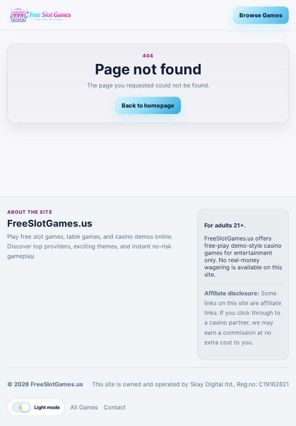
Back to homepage (148, 105)
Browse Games (260, 15)
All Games (84, 407)
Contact (115, 407)
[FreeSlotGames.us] (117, 15)
